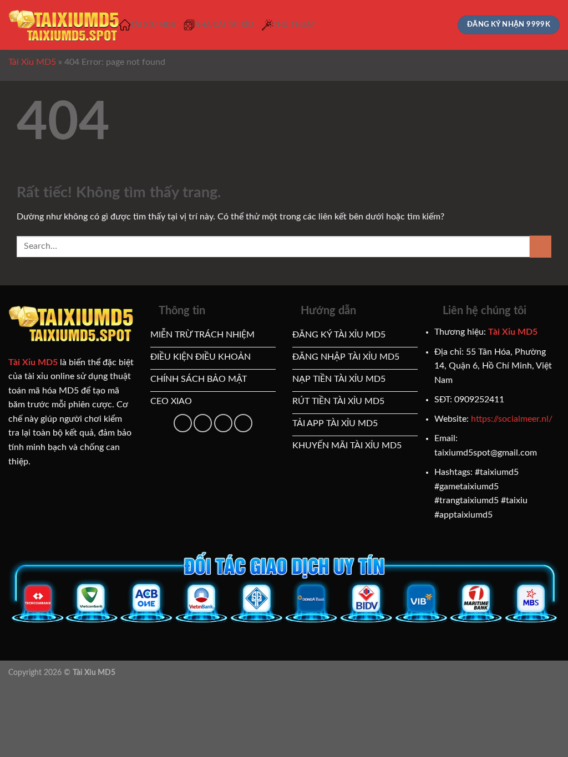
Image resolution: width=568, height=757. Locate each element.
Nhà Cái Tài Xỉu (224, 25)
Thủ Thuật (294, 25)
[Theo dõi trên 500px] (223, 423)
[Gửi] (540, 246)
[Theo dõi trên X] (183, 423)
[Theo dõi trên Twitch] (243, 423)
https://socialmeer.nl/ (511, 419)
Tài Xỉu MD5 (153, 25)
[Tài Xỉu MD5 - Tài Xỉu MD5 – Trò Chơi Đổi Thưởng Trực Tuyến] (63, 25)
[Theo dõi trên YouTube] (203, 423)
